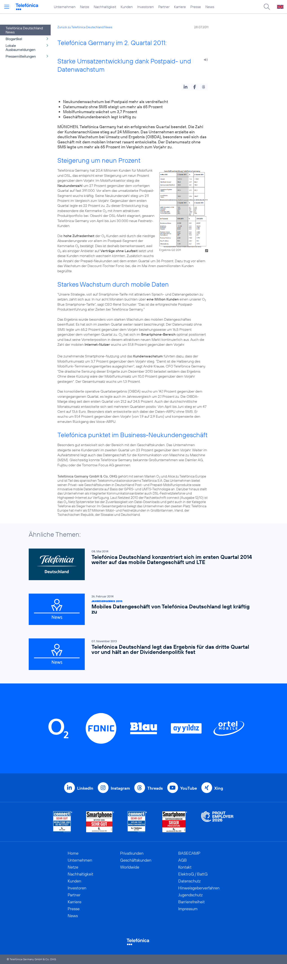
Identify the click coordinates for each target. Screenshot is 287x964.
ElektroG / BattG (193, 874)
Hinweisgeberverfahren (199, 888)
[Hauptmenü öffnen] (6, 6)
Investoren (145, 6)
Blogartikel (14, 39)
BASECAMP (189, 853)
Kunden (127, 6)
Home (73, 853)
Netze (84, 6)
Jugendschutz (190, 894)
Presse (195, 6)
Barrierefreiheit (191, 901)
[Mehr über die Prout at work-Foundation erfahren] (217, 821)
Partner (164, 6)
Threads (155, 788)
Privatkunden (132, 853)
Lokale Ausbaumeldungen (20, 47)
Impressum (188, 908)
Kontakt (184, 867)
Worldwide (129, 867)
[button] (185, 87)
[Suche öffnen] (267, 6)
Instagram (120, 788)
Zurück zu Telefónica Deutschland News (84, 27)
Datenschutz (189, 881)
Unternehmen (65, 6)
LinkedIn (85, 788)
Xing (218, 788)
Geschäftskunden (135, 860)
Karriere (180, 6)
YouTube (188, 788)
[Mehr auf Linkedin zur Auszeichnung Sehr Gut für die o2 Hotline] (137, 821)
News (209, 6)
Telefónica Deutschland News (24, 30)
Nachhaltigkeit (105, 6)
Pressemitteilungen (21, 56)
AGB (182, 860)
